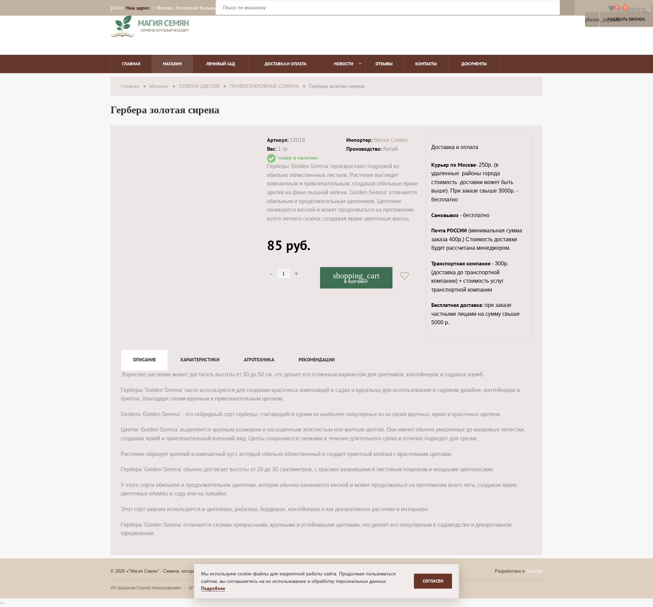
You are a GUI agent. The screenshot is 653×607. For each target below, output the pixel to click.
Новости (343, 64)
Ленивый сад (220, 64)
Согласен (433, 581)
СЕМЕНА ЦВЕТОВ (199, 86)
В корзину (356, 277)
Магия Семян (391, 140)
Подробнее (213, 588)
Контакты (426, 64)
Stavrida (534, 571)
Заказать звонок (615, 19)
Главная (131, 64)
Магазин (172, 64)
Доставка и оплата (285, 64)
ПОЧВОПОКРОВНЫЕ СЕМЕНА (264, 86)
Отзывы (383, 64)
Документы (474, 64)
